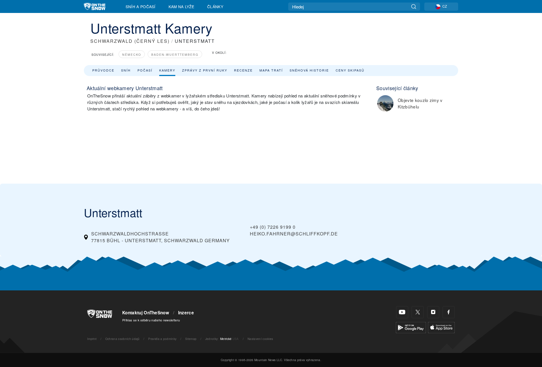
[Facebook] (449, 312)
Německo (131, 54)
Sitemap (190, 339)
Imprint (92, 339)
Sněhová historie (309, 70)
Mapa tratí (271, 70)
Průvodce (103, 70)
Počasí (144, 70)
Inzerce (186, 313)
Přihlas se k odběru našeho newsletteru (151, 320)
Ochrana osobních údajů (122, 339)
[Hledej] (413, 7)
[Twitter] (418, 312)
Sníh (126, 70)
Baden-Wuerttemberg (174, 54)
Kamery (167, 70)
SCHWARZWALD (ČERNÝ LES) (130, 41)
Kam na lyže (181, 6)
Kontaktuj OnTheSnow (145, 313)
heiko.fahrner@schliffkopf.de (294, 233)
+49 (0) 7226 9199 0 (273, 227)
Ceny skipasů (350, 70)
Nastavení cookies (260, 339)
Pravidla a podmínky (162, 339)
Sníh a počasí (141, 6)
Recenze (243, 70)
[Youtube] (402, 312)
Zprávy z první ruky (204, 70)
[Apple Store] (441, 327)
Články (215, 6)
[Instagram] (433, 312)
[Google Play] (411, 327)
